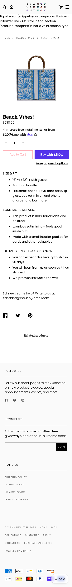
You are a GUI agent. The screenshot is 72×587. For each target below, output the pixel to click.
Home (7, 37)
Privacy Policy (15, 492)
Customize (32, 535)
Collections (13, 535)
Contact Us (12, 543)
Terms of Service (17, 499)
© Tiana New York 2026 (20, 527)
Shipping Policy (16, 477)
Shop (54, 527)
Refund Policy (15, 484)
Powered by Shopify (18, 550)
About (47, 535)
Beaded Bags (25, 37)
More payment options (52, 163)
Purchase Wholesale (38, 543)
